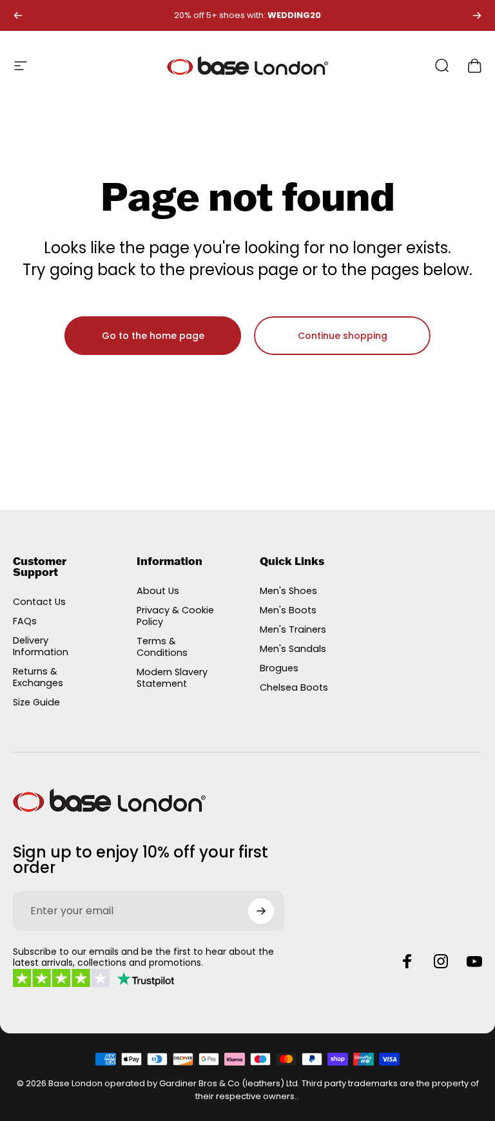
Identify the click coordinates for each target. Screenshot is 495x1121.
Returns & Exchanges (38, 677)
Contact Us (39, 602)
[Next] (477, 15)
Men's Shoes (288, 591)
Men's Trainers (293, 629)
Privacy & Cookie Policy (175, 616)
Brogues (279, 668)
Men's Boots (288, 610)
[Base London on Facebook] (407, 961)
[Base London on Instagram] (441, 961)
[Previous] (18, 15)
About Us (158, 591)
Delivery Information (40, 646)
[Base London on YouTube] (474, 961)
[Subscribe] (261, 911)
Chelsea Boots (294, 687)
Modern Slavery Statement (172, 677)
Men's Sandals (293, 649)
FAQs (25, 621)
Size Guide (36, 702)
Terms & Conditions (162, 646)
